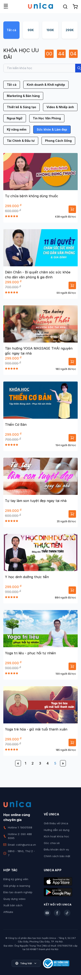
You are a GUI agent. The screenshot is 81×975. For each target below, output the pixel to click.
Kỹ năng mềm (16, 129)
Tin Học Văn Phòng (47, 118)
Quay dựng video (14, 898)
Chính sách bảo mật (57, 856)
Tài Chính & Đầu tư (21, 140)
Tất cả (11, 30)
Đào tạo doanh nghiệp (17, 892)
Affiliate (8, 912)
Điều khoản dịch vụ (56, 849)
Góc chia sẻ (52, 843)
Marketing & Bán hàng (23, 96)
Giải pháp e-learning (16, 885)
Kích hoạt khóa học (56, 836)
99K (31, 30)
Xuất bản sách (12, 905)
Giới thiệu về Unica (56, 823)
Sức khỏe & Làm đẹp (52, 129)
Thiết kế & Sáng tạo (21, 107)
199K (50, 30)
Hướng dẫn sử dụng (56, 830)
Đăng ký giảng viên (15, 879)
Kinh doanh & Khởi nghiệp (46, 84)
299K (70, 30)
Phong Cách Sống (58, 140)
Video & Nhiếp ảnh (60, 107)
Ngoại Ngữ (14, 118)
